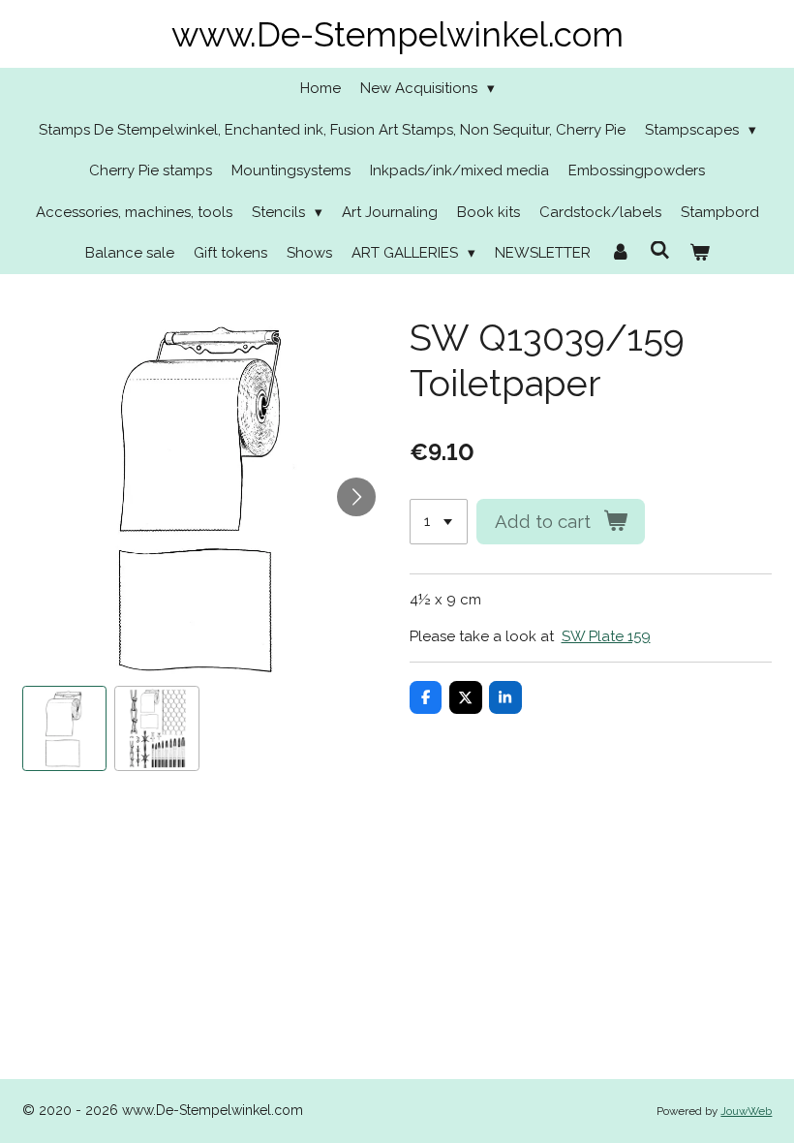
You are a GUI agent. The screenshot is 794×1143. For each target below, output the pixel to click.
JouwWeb (746, 1111)
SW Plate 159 (606, 636)
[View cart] (699, 253)
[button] (64, 728)
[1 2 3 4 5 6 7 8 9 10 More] (439, 521)
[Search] (660, 250)
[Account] (620, 253)
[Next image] (356, 497)
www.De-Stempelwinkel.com (397, 34)
